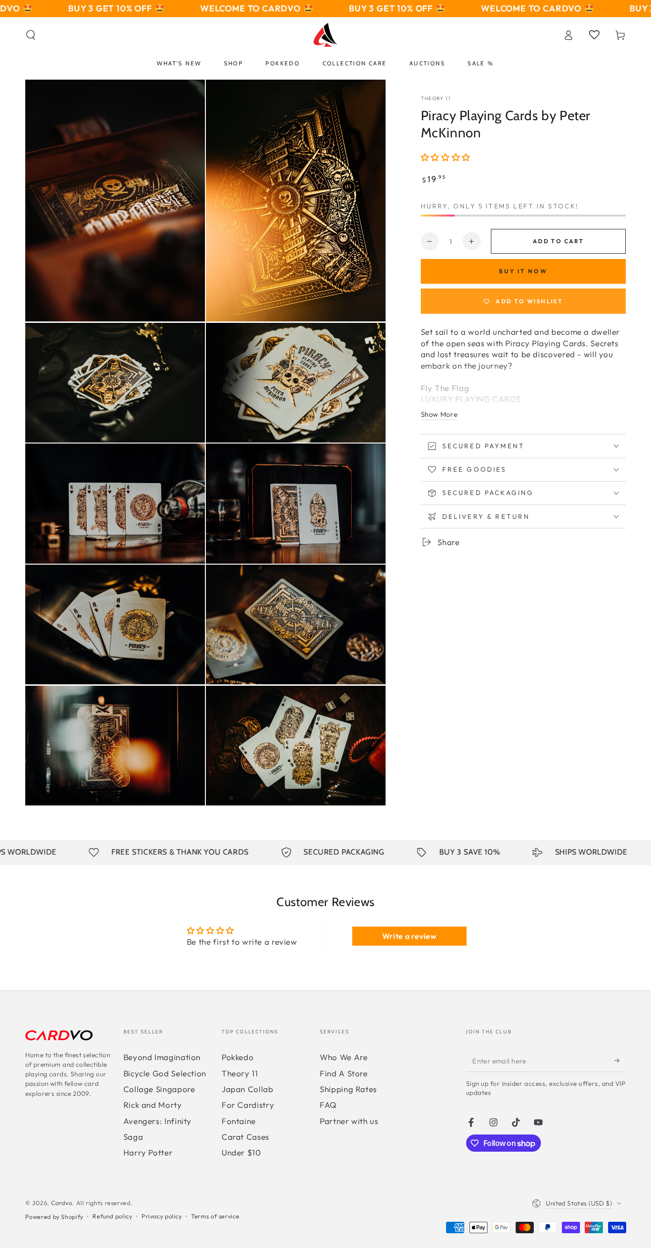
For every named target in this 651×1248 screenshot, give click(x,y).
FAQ (328, 1105)
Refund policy (112, 1216)
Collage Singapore (159, 1089)
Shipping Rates (348, 1089)
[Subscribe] (620, 1060)
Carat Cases (245, 1137)
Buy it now (523, 271)
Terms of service (215, 1216)
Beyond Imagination (162, 1057)
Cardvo (61, 1203)
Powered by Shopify (54, 1216)
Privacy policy (162, 1216)
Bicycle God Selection (164, 1073)
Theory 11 (436, 98)
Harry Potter (148, 1152)
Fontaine (239, 1121)
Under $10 (241, 1152)
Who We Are (343, 1057)
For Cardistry (248, 1105)
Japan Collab (248, 1089)
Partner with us (349, 1121)
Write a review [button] (409, 936)
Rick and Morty (152, 1105)
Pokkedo (238, 1057)
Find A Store (344, 1073)
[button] (31, 35)
